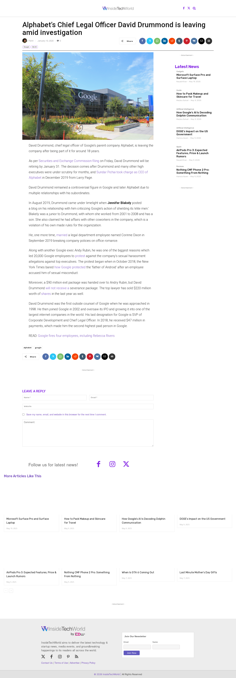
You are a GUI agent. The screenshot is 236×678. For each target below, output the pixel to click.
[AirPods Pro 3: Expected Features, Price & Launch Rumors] (167, 153)
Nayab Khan (181, 82)
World (34, 47)
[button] (194, 8)
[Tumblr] (179, 41)
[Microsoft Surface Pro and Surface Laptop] (167, 78)
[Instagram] (112, 464)
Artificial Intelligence (185, 109)
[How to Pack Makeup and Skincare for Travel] (167, 96)
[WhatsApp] (157, 41)
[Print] (209, 41)
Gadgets (180, 72)
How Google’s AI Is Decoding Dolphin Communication (194, 114)
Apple (178, 147)
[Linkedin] (164, 41)
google (38, 347)
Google (26, 47)
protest (80, 256)
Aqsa (30, 41)
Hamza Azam (182, 138)
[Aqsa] (25, 40)
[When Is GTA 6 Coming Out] (147, 551)
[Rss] (76, 657)
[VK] (194, 41)
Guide (179, 90)
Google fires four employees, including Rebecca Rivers (76, 336)
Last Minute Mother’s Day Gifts (198, 572)
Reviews (180, 166)
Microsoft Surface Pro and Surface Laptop (193, 76)
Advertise (74, 662)
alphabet (27, 347)
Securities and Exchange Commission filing (69, 161)
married (61, 235)
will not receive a (58, 288)
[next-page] (11, 591)
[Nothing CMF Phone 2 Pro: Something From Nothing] (167, 173)
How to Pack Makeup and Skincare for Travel (192, 95)
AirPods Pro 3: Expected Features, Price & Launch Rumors (192, 153)
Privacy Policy (88, 662)
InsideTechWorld (111, 674)
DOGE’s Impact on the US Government (192, 133)
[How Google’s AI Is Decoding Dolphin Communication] (167, 115)
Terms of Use (61, 662)
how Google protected (70, 267)
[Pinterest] (187, 41)
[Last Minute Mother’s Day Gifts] (204, 551)
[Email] (201, 41)
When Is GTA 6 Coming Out (138, 572)
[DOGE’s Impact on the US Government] (167, 134)
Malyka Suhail (182, 100)
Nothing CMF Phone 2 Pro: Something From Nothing (192, 171)
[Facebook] (184, 8)
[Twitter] (189, 8)
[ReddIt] (172, 41)
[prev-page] (6, 591)
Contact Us (46, 662)
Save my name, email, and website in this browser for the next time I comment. (66, 414)
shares (46, 294)
